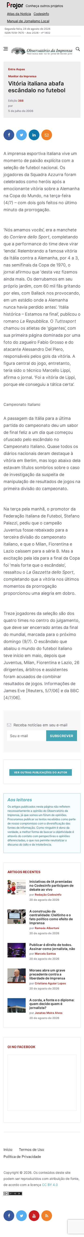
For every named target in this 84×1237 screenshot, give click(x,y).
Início (8, 1149)
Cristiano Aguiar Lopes (50, 983)
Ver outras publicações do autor (40, 772)
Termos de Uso (31, 1149)
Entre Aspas (16, 69)
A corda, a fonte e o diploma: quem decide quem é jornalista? (51, 1004)
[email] (46, 134)
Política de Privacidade (22, 1156)
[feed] (46, 1215)
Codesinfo (41, 14)
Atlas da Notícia (19, 14)
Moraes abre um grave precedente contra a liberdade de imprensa (47, 974)
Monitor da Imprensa (22, 76)
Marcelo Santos (45, 953)
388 (21, 100)
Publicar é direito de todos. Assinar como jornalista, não (52, 947)
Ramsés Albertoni (47, 928)
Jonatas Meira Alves (49, 1013)
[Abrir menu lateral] (6, 48)
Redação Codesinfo (48, 894)
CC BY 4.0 (50, 1185)
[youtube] (34, 1215)
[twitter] (21, 134)
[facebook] (9, 134)
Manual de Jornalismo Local (28, 21)
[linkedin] (34, 134)
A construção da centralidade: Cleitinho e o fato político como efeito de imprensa (51, 917)
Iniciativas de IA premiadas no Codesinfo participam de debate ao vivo (51, 885)
